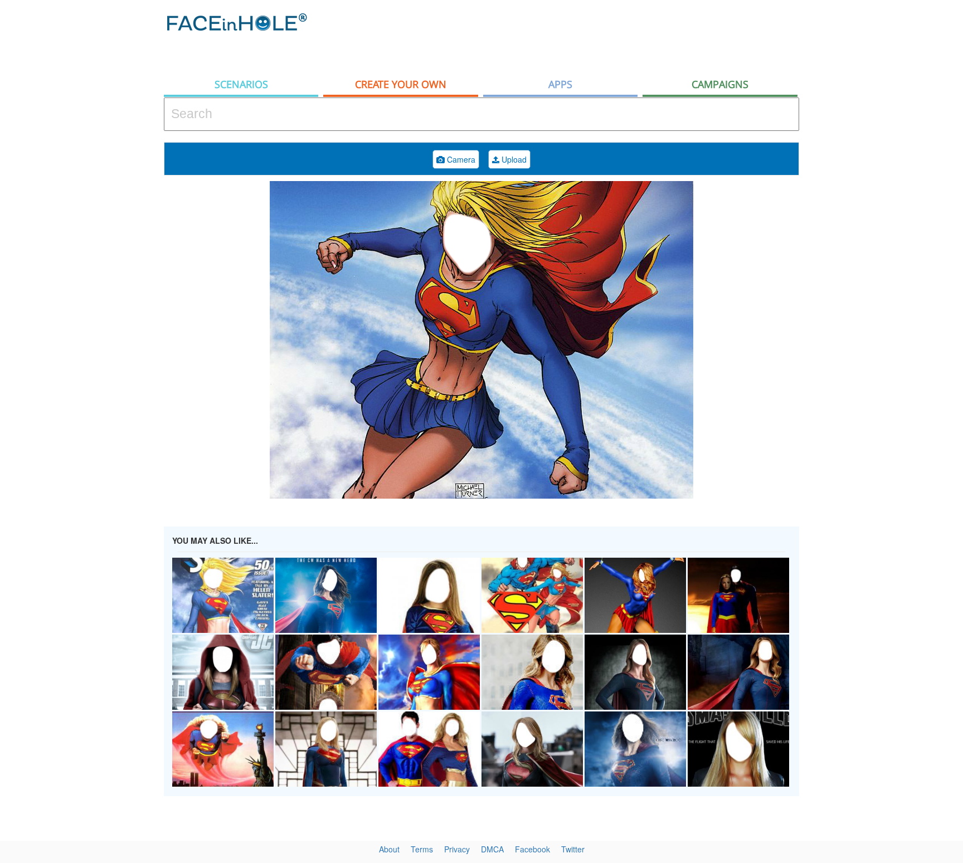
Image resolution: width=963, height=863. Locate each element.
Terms (422, 849)
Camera (460, 159)
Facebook (532, 849)
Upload (513, 159)
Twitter (573, 849)
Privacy (457, 849)
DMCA (492, 849)
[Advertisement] (596, 36)
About (389, 849)
